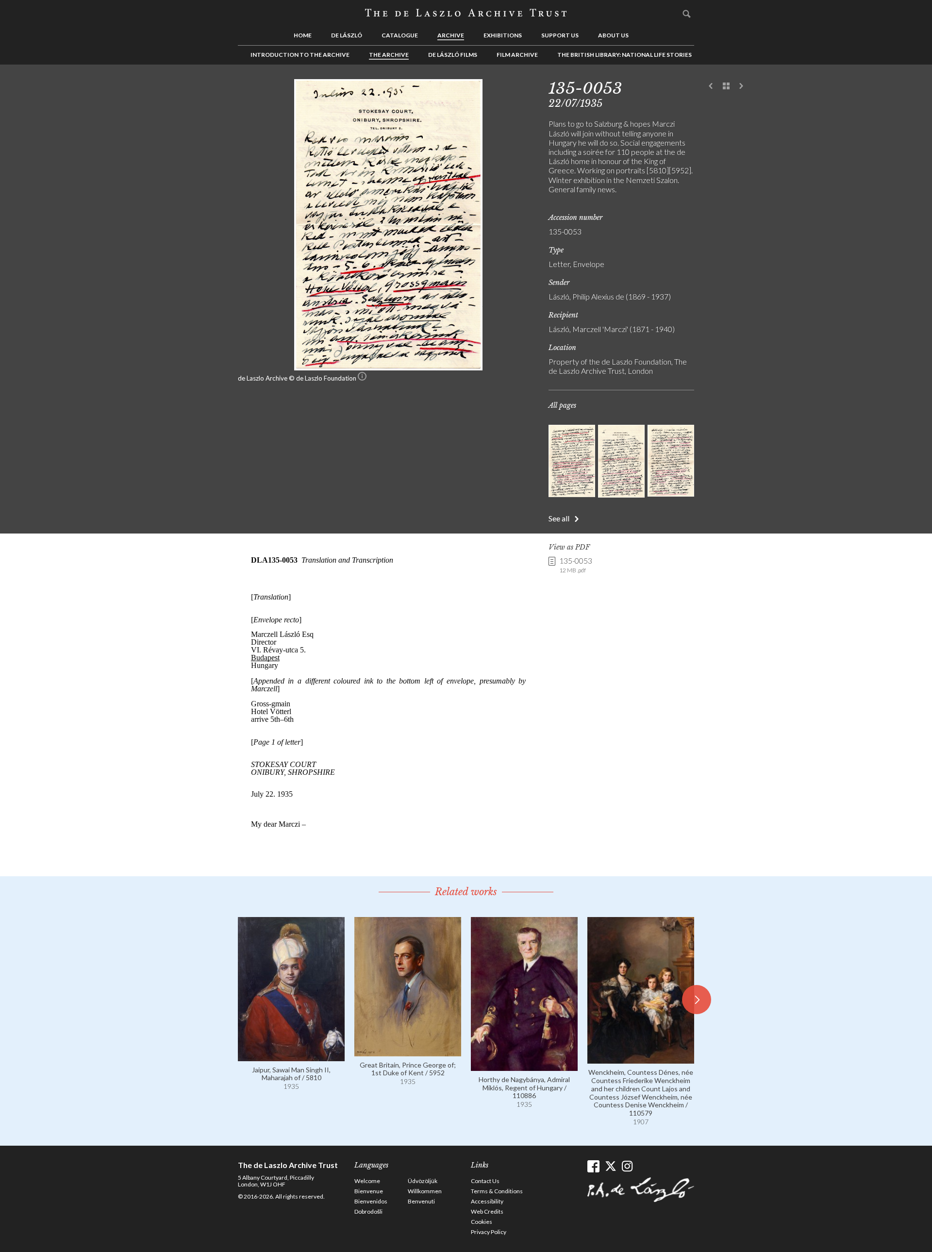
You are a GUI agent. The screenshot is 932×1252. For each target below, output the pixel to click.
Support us (560, 35)
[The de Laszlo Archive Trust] (466, 13)
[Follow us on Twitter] (610, 1166)
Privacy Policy (488, 1231)
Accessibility (487, 1201)
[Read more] (291, 1056)
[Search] (687, 13)
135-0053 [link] (575, 564)
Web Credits (487, 1211)
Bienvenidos (370, 1201)
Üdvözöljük (422, 1181)
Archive (450, 35)
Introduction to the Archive (300, 54)
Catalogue (400, 35)
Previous (711, 86)
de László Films (452, 54)
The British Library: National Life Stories (624, 54)
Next (741, 86)
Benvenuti (421, 1201)
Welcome (367, 1181)
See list (726, 86)
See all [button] (559, 518)
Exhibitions (502, 35)
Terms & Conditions (497, 1191)
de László (346, 35)
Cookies (481, 1221)
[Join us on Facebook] (593, 1166)
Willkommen (425, 1191)
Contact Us (485, 1181)
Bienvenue (368, 1191)
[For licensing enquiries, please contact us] (362, 378)
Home (303, 35)
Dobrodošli (368, 1211)
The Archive (389, 54)
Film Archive (517, 54)
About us (613, 35)
